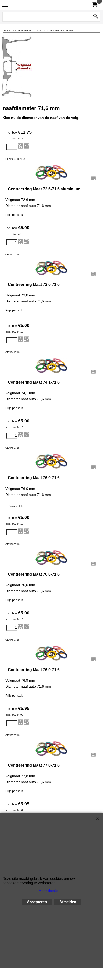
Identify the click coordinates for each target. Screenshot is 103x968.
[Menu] (5, 5)
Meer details (48, 891)
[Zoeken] (96, 16)
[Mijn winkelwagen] (94, 5)
